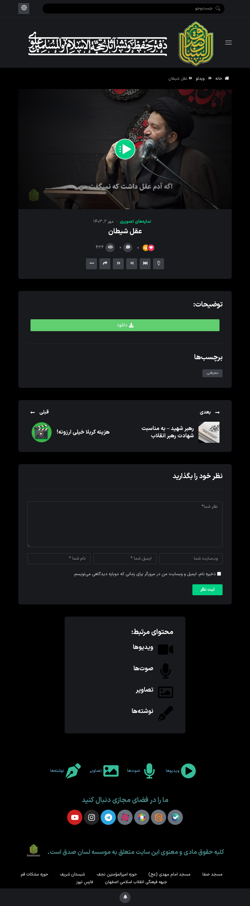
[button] (125, 325)
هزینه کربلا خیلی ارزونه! (83, 432)
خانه (220, 78)
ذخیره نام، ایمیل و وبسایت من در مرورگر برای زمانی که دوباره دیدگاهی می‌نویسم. (144, 574)
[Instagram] (91, 817)
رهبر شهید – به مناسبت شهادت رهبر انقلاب (167, 432)
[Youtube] (74, 817)
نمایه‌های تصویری (135, 221)
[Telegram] (108, 817)
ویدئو (200, 78)
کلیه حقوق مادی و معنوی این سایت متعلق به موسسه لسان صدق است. (135, 852)
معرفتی (212, 373)
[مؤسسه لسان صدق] (122, 42)
